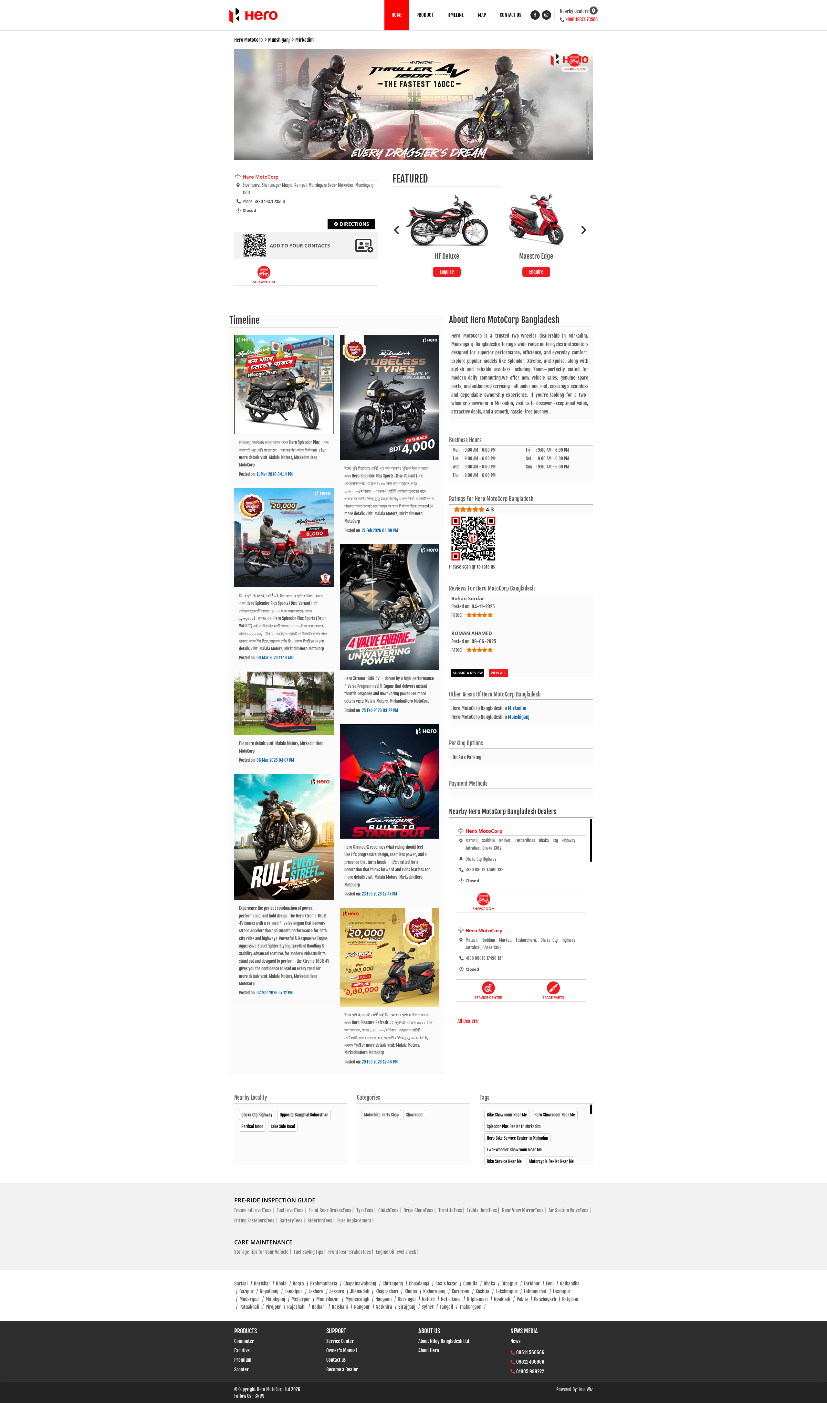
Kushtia (485, 1291)
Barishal (264, 1284)
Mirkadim (517, 708)
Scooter (241, 1369)
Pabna (524, 1299)
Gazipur (248, 1291)
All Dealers (467, 1021)
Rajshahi (342, 1307)
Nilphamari (479, 1299)
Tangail (448, 1307)
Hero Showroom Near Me (554, 1114)
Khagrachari (389, 1291)
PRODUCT (424, 15)
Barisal (243, 1284)
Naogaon (385, 1299)
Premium (242, 1360)
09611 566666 (530, 1352)
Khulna (412, 1291)
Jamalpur (296, 1291)
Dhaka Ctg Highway (256, 1114)
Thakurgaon (472, 1307)
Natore (430, 1299)
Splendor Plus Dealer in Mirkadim (514, 1126)
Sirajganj (409, 1307)
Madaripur (251, 1299)
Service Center (340, 1341)
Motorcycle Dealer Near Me (551, 1161)
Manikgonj (277, 1299)
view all (498, 672)
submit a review (468, 672)
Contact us (336, 1360)
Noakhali (504, 1299)
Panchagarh (547, 1299)
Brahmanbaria (325, 1284)
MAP (482, 15)
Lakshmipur (509, 1291)
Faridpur (534, 1284)
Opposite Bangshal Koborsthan (304, 1114)
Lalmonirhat (537, 1291)
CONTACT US (510, 15)
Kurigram (463, 1291)
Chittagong (394, 1284)
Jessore (339, 1291)
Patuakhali (251, 1307)
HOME (397, 15)
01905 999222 (530, 1371)
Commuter (244, 1341)
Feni (552, 1284)
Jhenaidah (361, 1291)
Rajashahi (298, 1307)
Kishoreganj (436, 1291)
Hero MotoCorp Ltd (273, 1389)
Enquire (474, 272)
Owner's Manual (341, 1350)
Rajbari (321, 1307)
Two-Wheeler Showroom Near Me (514, 1149)
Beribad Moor (252, 1126)
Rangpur (364, 1307)
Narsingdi (409, 1299)
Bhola (283, 1284)
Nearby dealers (574, 11)
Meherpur (302, 1299)
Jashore (318, 1291)
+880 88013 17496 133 (485, 869)
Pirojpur (275, 1307)
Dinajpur (511, 1284)
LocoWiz (586, 1389)
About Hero (428, 1350)
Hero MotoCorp (484, 831)
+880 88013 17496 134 (485, 958)
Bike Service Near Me (504, 1161)
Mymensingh (359, 1299)
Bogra (300, 1284)
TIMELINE (455, 15)
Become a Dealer (342, 1369)
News (515, 1341)
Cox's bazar (448, 1284)
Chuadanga (421, 1284)
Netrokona (453, 1299)
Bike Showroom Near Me (507, 1114)
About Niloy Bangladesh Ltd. (444, 1341)
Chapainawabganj (362, 1284)
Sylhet (430, 1307)
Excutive (242, 1350)
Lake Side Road (283, 1126)
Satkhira (386, 1307)
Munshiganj (518, 717)
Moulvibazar (329, 1299)
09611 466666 (530, 1362)
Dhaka (491, 1284)
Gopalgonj (271, 1291)
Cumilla (472, 1284)
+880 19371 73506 (582, 19)
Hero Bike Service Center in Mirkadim (517, 1138)
